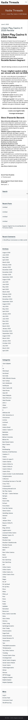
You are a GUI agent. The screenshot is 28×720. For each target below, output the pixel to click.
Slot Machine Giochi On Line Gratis (11, 140)
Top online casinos (8, 650)
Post (4, 596)
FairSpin (5, 496)
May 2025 (5, 287)
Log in (4, 695)
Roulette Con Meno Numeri (9, 142)
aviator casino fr (8, 430)
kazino (4, 525)
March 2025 (6, 292)
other (4, 577)
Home (3, 14)
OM (4, 565)
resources (6, 611)
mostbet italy (7, 540)
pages (4, 579)
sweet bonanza (7, 636)
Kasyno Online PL (8, 523)
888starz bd (6, 412)
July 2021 (5, 346)
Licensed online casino (9, 533)
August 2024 (6, 304)
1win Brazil (5, 373)
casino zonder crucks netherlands (13, 474)
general (5, 515)
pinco (4, 589)
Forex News (6, 506)
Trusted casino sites (9, 655)
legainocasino (7, 530)
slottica (5, 621)
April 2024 (6, 311)
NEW (4, 550)
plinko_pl (5, 594)
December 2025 (7, 270)
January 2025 (7, 296)
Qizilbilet (5, 606)
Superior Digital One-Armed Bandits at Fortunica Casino (14, 227)
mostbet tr (6, 547)
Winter (5, 670)
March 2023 (6, 326)
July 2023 (5, 316)
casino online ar (7, 466)
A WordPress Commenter (10, 240)
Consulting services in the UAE (12, 481)
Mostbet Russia (7, 545)
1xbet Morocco (7, 398)
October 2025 (7, 274)
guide (4, 518)
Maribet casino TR (8, 535)
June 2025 (6, 284)
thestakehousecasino (9, 645)
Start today (6, 628)
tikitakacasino (7, 648)
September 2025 (8, 277)
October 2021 (7, 343)
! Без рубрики (7, 363)
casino (5, 457)
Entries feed (6, 698)
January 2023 (7, 328)
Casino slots (6, 471)
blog (4, 447)
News (4, 555)
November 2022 (7, 331)
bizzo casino (6, 444)
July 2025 (5, 282)
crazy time (6, 484)
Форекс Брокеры (7, 682)
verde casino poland (9, 663)
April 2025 (6, 289)
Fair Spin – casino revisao (10, 493)
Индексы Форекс (8, 677)
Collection (6, 479)
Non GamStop (7, 560)
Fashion (5, 498)
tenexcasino (6, 641)
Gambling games (8, 513)
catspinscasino (7, 476)
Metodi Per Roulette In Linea (9, 143)
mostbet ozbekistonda (9, 542)
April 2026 (6, 260)
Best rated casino (8, 442)
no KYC (5, 557)
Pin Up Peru (6, 587)
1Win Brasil (6, 371)
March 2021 (6, 348)
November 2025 (7, 272)
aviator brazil (6, 427)
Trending (5, 653)
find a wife (6, 501)
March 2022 (6, 338)
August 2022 (6, 336)
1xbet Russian (7, 400)
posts (4, 599)
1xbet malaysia (7, 395)
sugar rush (6, 633)
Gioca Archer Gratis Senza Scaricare (12, 58)
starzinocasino (7, 631)
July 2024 (5, 306)
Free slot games (7, 508)
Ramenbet (6, 609)
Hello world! (23, 240)
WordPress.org (7, 703)
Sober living (6, 623)
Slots (4, 616)
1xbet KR (5, 393)
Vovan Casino (7, 665)
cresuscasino (7, 486)
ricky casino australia (9, 614)
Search (5, 191)
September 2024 (8, 301)
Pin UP (4, 582)
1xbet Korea (6, 390)
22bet (4, 405)
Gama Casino (7, 511)
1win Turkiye (6, 381)
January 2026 (7, 267)
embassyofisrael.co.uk (9, 488)
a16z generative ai (8, 415)
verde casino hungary (9, 660)
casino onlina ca (8, 464)
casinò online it (7, 469)
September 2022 (8, 333)
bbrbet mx (6, 439)
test (4, 643)
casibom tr (6, 454)
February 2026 (7, 265)
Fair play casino (7, 491)
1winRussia (6, 385)
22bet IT (5, 408)
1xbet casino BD (7, 388)
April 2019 (5, 350)
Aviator (5, 425)
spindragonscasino (8, 626)
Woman (5, 672)
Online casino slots (8, 574)
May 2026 (5, 257)
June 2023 (6, 319)
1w (3, 368)
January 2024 (7, 314)
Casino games (7, 461)
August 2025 (6, 279)
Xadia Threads (10, 2)
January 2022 (7, 341)
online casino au (8, 572)
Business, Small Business (10, 452)
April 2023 (6, 324)
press (4, 601)
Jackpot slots (7, 520)
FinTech (5, 503)
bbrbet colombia (8, 437)
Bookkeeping (6, 449)
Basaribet (5, 435)
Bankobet (5, 432)
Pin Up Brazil (6, 584)
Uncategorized (7, 658)
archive (5, 420)
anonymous (6, 417)
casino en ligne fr (8, 459)
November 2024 (7, 299)
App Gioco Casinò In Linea (9, 166)
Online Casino (7, 567)
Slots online (6, 618)
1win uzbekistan (7, 383)
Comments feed (7, 700)
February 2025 (7, 294)
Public (4, 604)
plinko (4, 591)
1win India (5, 376)
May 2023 (5, 321)
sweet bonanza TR (8, 638)
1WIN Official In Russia (9, 378)
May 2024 (6, 309)
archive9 (5, 422)
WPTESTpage (6, 675)
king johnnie (6, 528)
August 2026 (6, 252)
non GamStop (7, 562)
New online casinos (8, 552)
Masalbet (5, 538)
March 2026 (6, 262)
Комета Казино (7, 680)
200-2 (4, 403)
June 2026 (6, 255)
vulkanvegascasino (8, 667)
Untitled (5, 207)
